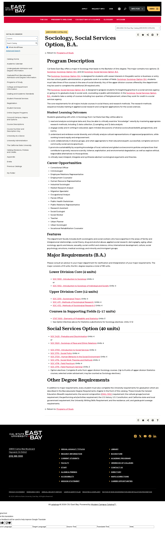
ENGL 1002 (106, 394)
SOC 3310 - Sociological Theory (67, 299)
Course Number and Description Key (15, 130)
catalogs (55, 504)
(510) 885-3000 (16, 456)
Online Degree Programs (17, 113)
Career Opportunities (122, 481)
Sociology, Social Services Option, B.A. (101, 72)
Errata (9, 162)
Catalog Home (13, 59)
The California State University (19, 145)
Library (114, 449)
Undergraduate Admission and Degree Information (19, 69)
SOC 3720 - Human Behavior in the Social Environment (75, 357)
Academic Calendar (15, 64)
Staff (64, 467)
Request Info (98, 9)
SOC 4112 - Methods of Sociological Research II (74, 305)
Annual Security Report (52, 492)
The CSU (44, 20)
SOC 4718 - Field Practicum (63, 363)
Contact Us (117, 467)
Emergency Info (33, 492)
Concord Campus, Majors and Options (17, 118)
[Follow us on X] (140, 436)
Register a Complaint (91, 492)
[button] (119, 9)
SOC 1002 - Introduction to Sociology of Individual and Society (81, 286)
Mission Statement (70, 481)
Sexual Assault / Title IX (73, 449)
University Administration (17, 141)
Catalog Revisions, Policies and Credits (18, 151)
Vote (131, 527)
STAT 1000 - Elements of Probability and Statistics (75, 319)
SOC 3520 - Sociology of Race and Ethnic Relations (74, 343)
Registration (12, 103)
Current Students (70, 458)
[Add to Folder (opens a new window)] (143, 35)
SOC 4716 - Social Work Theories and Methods (71, 360)
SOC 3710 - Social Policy (61, 353)
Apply (84, 9)
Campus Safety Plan (72, 492)
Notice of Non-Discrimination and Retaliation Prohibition (127, 492)
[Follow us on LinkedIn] (154, 436)
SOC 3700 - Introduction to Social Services (70, 350)
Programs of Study (15, 82)
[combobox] (138, 28)
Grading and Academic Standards (20, 94)
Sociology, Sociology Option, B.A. (62, 72)
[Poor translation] (8, 523)
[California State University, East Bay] (26, 435)
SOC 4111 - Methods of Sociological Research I (73, 302)
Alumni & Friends (69, 472)
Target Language (39, 527)
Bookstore (116, 454)
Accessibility (67, 477)
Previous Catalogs (14, 166)
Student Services (14, 108)
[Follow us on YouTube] (145, 436)
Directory (116, 472)
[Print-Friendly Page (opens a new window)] (152, 35)
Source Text (71, 527)
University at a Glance (15, 136)
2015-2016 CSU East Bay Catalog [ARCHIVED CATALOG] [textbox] (136, 28)
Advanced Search (13, 51)
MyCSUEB (121, 19)
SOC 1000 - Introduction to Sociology (69, 279)
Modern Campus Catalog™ (103, 504)
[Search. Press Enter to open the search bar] (125, 9)
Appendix (11, 157)
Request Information (71, 454)
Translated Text (103, 527)
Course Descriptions (15, 124)
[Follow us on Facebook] (150, 436)
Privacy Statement (17, 492)
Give (111, 9)
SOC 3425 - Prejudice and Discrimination (69, 336)
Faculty (65, 463)
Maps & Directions (120, 477)
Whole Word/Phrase (16, 47)
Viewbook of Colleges (122, 463)
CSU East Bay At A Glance (87, 20)
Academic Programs (121, 458)
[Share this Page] (148, 35)
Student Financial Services (17, 99)
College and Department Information (17, 88)
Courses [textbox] (9, 38)
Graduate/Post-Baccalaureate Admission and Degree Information (21, 76)
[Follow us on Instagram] (135, 436)
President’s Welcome (61, 20)
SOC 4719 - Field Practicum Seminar (67, 367)
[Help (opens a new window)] (157, 35)
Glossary (108, 20)
